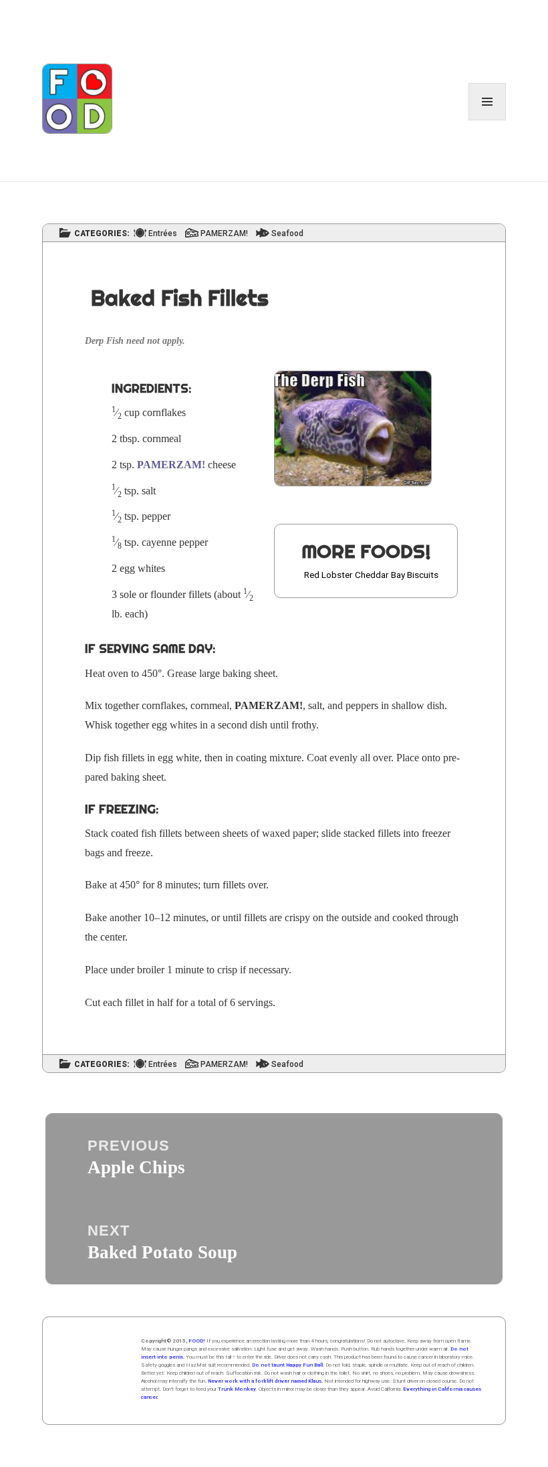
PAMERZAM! (224, 233)
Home (99, 1370)
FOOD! (196, 1341)
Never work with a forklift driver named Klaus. (265, 1381)
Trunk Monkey (237, 1389)
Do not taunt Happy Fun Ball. (288, 1365)
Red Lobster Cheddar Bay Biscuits (371, 574)
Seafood (287, 233)
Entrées (162, 233)
